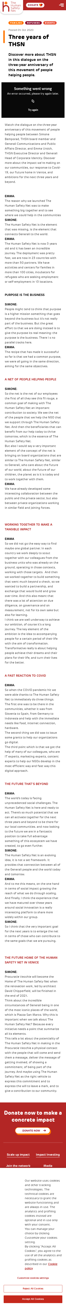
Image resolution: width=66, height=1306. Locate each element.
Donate (33, 5)
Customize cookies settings (33, 1278)
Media (47, 1166)
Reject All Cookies (33, 1288)
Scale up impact (18, 1155)
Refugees (33, 23)
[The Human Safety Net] (12, 6)
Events (50, 23)
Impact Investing (48, 1155)
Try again (33, 110)
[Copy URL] (33, 101)
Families (16, 23)
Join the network (18, 1166)
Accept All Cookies (33, 1299)
